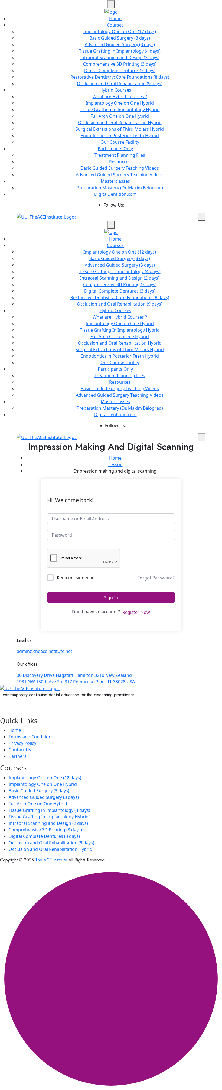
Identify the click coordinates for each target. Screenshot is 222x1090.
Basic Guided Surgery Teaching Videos (120, 168)
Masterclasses (115, 181)
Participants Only (115, 149)
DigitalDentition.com (115, 194)
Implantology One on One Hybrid (120, 103)
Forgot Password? (156, 578)
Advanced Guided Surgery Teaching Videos (120, 175)
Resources (119, 162)
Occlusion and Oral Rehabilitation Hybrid (120, 123)
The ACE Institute (51, 860)
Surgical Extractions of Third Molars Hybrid (120, 129)
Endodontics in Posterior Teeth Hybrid (120, 136)
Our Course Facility (119, 142)
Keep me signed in (75, 578)
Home (115, 18)
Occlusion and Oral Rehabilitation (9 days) (119, 83)
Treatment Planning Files (119, 155)
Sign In (111, 598)
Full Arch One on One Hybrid (119, 116)
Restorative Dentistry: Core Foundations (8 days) (119, 77)
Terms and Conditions (31, 737)
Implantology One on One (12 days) (119, 31)
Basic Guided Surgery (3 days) (119, 38)
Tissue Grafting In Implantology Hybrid (120, 110)
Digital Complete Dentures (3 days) (119, 70)
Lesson (115, 464)
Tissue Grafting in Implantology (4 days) (120, 51)
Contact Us (20, 750)
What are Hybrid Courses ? (120, 97)
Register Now (136, 612)
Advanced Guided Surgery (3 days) (120, 44)
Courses (115, 25)
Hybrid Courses (115, 90)
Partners (18, 756)
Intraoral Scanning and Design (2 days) (119, 57)
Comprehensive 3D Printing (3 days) (119, 64)
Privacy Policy (22, 743)
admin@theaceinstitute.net (44, 651)
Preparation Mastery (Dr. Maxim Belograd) (120, 188)
